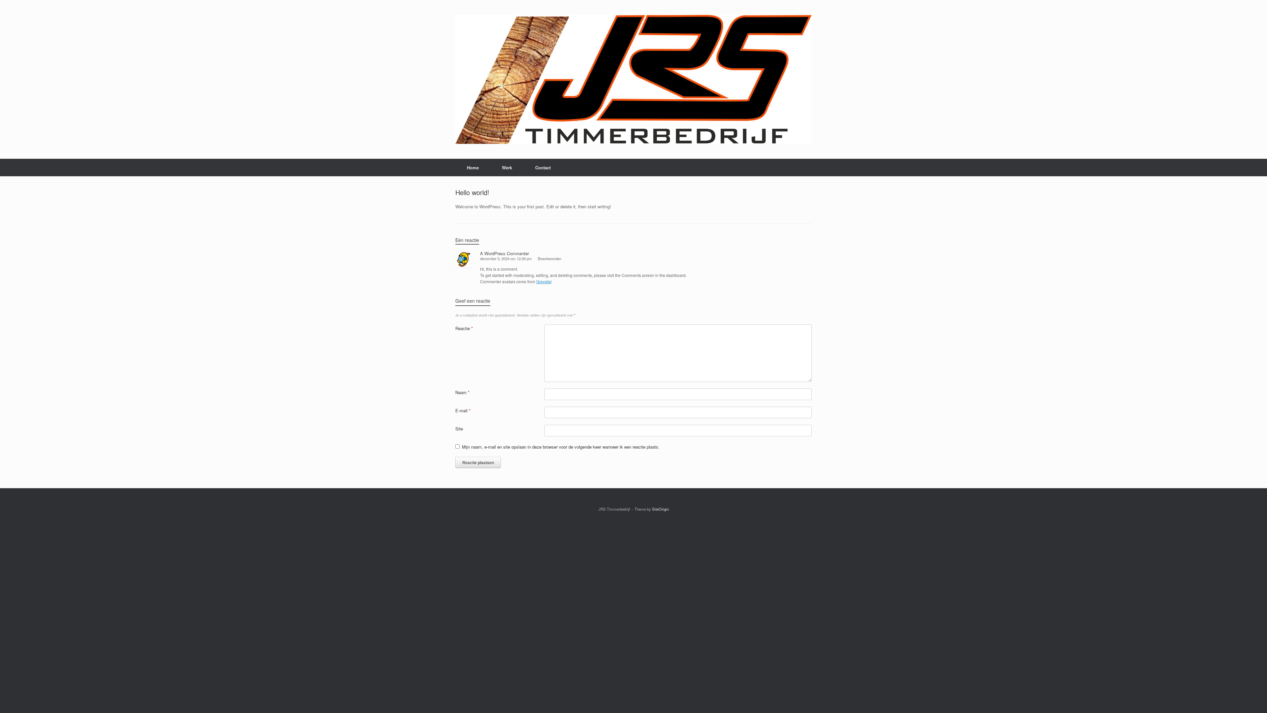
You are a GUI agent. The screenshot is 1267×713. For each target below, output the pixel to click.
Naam (462, 392)
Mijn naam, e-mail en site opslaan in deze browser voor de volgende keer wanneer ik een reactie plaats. (561, 447)
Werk (507, 167)
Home (473, 167)
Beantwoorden (549, 258)
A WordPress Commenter (504, 253)
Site (459, 428)
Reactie (464, 328)
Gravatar (543, 281)
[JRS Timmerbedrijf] (633, 79)
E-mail (463, 410)
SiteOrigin (660, 509)
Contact (543, 167)
